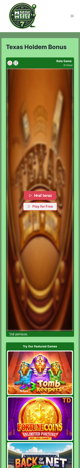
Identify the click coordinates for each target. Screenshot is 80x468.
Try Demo (40, 373)
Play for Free (42, 206)
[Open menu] (72, 16)
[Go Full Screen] (15, 63)
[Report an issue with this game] (9, 63)
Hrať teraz (43, 195)
